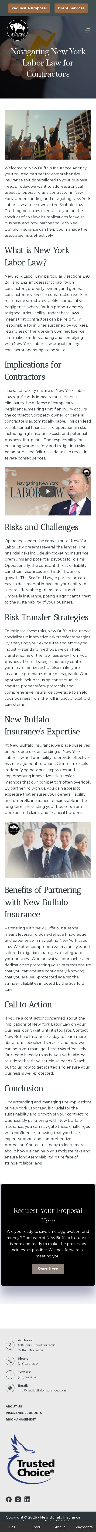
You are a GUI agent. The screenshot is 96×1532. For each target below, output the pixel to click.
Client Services (71, 8)
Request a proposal (29, 8)
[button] (48, 1269)
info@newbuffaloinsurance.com (42, 1390)
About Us (14, 1406)
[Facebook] (9, 1499)
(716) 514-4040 (28, 1377)
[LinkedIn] (27, 1499)
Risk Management (21, 1419)
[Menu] (87, 30)
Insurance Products (24, 1413)
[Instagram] (18, 1499)
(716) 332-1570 (28, 1363)
